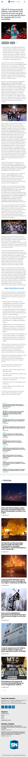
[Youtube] (13, 707)
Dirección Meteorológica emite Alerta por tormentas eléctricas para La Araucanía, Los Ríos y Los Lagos (13, 405)
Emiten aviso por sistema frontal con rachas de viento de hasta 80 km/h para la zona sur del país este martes (14, 449)
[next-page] (5, 690)
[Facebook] (2, 707)
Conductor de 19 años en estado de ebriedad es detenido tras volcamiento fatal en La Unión (14, 470)
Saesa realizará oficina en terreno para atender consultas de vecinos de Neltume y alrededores (13, 456)
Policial (4, 432)
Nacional (5, 403)
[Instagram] (6, 707)
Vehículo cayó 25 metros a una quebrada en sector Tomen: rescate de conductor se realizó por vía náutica (14, 463)
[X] (9, 707)
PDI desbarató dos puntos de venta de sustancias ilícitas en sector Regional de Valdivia (12, 442)
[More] (17, 43)
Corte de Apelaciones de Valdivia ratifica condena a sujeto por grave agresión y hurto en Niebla (13, 435)
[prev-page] (2, 690)
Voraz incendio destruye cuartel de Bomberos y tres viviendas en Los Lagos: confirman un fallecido (14, 421)
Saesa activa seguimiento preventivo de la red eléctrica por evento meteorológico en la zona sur (14, 428)
